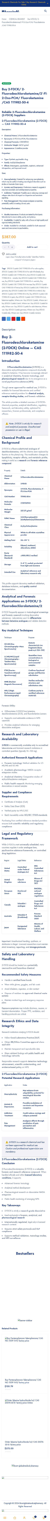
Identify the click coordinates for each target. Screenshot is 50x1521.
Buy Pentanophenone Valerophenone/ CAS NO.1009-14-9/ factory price (23, 1381)
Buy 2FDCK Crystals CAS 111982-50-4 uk (31, 297)
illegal (27, 430)
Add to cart (32, 247)
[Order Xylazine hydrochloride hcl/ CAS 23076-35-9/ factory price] (25, 1419)
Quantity (6, 243)
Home (4, 19)
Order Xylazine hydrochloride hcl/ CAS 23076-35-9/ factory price (24, 1443)
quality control (30, 586)
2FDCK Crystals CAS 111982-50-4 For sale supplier (25, 268)
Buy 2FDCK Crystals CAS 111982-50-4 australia (22, 281)
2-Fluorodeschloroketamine (19, 367)
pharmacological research (13, 378)
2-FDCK (5, 745)
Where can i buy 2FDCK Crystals (26, 300)
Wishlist (35, 1517)
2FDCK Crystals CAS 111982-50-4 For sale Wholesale (21, 271)
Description (8, 329)
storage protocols (38, 947)
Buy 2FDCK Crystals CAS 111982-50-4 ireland (25, 290)
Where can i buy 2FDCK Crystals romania (26, 313)
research (22, 460)
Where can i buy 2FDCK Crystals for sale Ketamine (23, 306)
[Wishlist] (9, 253)
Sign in (24, 1518)
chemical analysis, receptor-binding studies (23, 395)
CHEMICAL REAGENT (17, 19)
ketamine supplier (8, 300)
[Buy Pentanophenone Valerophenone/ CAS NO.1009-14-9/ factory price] (25, 1357)
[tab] (8, 329)
